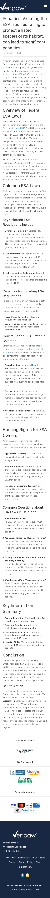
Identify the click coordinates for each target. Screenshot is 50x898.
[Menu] (45, 6)
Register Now (25, 867)
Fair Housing (18, 448)
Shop (38, 862)
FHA (22, 128)
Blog (42, 857)
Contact (13, 862)
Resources (24, 857)
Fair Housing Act (11, 128)
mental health (31, 365)
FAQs (35, 857)
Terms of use (17, 889)
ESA (13, 88)
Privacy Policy (32, 889)
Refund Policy (26, 862)
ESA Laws (10, 857)
